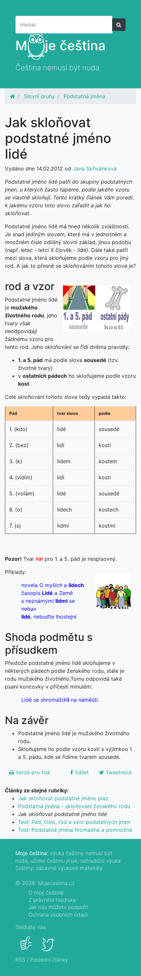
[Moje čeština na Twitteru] (48, 947)
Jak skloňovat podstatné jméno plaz (63, 798)
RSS (20, 959)
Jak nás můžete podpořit (58, 907)
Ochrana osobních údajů (58, 914)
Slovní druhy (39, 96)
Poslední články (49, 959)
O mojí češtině (46, 892)
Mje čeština (60, 45)
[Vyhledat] (119, 24)
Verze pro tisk (32, 772)
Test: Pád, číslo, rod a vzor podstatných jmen (74, 822)
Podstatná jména (84, 96)
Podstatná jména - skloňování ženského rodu (74, 806)
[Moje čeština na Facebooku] (26, 947)
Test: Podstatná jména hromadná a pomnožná (75, 830)
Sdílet (81, 772)
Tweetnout (118, 772)
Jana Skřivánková (95, 168)
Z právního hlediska (52, 900)
